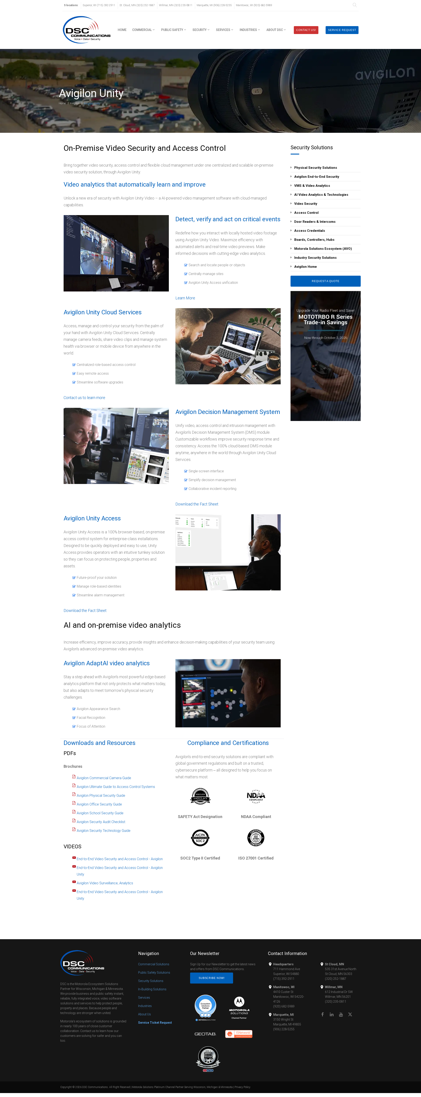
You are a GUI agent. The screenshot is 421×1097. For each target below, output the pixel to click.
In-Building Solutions (152, 989)
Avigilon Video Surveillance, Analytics (105, 883)
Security (200, 30)
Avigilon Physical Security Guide (101, 795)
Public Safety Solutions (154, 972)
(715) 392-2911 (283, 978)
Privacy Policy (242, 1087)
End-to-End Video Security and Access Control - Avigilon (120, 859)
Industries (248, 30)
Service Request (342, 30)
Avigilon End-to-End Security (316, 177)
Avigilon (74, 103)
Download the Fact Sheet (196, 504)
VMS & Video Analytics (312, 186)
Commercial (142, 30)
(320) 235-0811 (335, 1001)
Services (223, 30)
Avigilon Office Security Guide (99, 804)
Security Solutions (150, 981)
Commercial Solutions (153, 964)
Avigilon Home (305, 267)
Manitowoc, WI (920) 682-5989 (254, 5)
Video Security (305, 204)
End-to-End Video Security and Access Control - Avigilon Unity (120, 871)
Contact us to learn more (84, 397)
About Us (144, 1014)
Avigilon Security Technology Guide (103, 831)
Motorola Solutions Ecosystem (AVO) (323, 249)
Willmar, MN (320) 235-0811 (176, 5)
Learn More (185, 298)
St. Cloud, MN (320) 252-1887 (137, 5)
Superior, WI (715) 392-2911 (99, 5)
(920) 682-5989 (283, 1006)
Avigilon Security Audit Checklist (101, 822)
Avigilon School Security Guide (100, 813)
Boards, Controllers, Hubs (314, 240)
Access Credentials (309, 231)
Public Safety (172, 30)
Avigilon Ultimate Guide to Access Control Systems (116, 787)
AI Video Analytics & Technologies (321, 195)
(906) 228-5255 (283, 1029)
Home (122, 30)
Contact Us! (306, 30)
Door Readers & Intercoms (314, 222)
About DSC (274, 30)
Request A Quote (325, 281)
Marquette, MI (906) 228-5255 (214, 5)
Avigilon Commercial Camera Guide (104, 778)
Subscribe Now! (212, 978)
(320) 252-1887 (335, 978)
